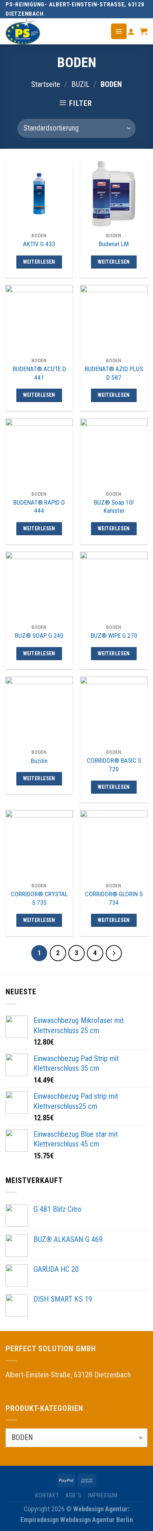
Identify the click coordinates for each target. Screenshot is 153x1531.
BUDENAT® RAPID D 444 (39, 507)
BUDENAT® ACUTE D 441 (39, 373)
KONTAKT (47, 1495)
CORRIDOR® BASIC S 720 (114, 765)
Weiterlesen (39, 262)
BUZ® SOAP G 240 (39, 635)
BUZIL (80, 84)
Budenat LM (114, 244)
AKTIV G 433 (39, 244)
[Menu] (119, 31)
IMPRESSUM (103, 1495)
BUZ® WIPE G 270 (114, 635)
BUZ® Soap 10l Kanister (114, 507)
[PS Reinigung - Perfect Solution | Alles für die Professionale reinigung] (52, 31)
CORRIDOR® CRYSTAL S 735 (39, 898)
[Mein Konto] (131, 31)
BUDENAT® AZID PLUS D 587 (114, 373)
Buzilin (39, 761)
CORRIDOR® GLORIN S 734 (114, 898)
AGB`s (73, 1495)
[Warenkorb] (143, 31)
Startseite (45, 84)
